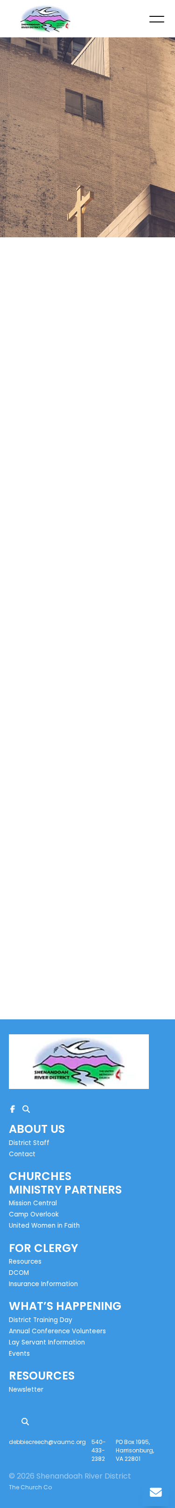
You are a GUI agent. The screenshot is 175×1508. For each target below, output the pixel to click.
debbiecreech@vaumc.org (47, 1442)
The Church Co (30, 1487)
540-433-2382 (98, 1450)
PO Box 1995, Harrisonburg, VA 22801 (135, 1450)
